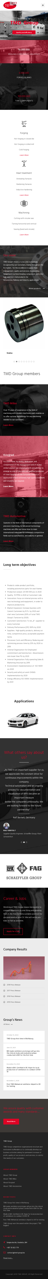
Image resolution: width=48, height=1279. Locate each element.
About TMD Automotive (12, 1186)
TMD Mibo (19, 356)
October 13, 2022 (12, 1035)
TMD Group (10, 356)
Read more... (8, 1258)
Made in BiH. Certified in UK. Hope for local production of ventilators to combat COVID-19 (24, 1069)
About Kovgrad (9, 1182)
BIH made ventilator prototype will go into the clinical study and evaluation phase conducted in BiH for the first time (23, 1053)
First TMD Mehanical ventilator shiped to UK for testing (24, 1085)
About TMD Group (10, 1175)
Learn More (24, 155)
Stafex (24, 320)
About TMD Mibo (9, 1179)
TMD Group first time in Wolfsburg (20, 1038)
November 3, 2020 (13, 1080)
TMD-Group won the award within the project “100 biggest (22, 1224)
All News (6, 1024)
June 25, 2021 (11, 1047)
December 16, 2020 (13, 1064)
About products (35, 288)
